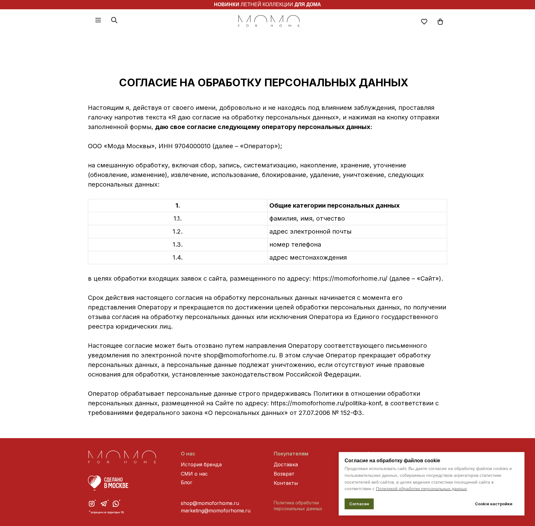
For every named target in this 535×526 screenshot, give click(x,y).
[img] (440, 22)
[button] (98, 20)
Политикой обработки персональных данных (421, 488)
